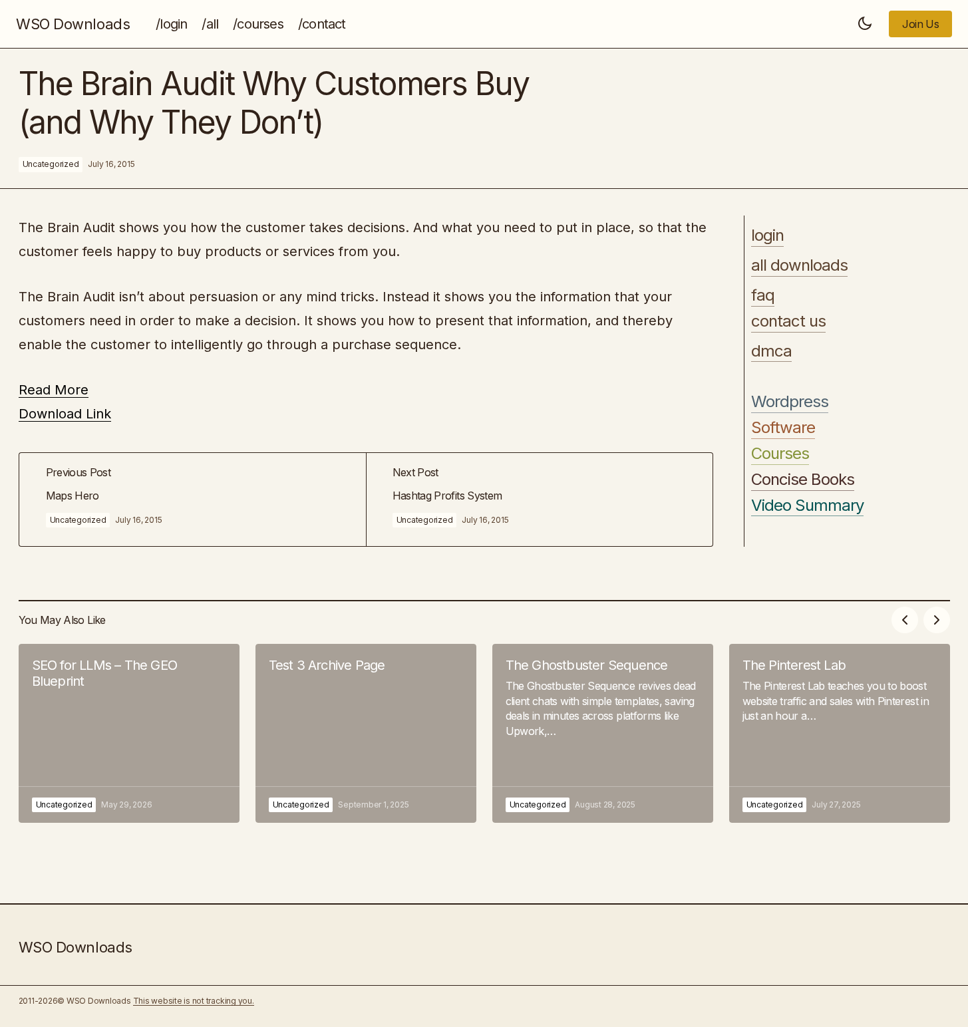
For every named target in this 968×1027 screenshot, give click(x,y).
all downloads (799, 264)
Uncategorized (51, 164)
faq (762, 294)
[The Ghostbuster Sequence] (602, 733)
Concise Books (803, 479)
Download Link (65, 414)
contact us (788, 320)
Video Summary (807, 505)
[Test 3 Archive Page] (365, 733)
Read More (53, 390)
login (767, 235)
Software (783, 427)
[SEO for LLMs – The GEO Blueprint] (129, 733)
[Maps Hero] (192, 500)
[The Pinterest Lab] (839, 733)
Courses (780, 453)
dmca (771, 350)
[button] (865, 24)
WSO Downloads (73, 24)
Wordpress (789, 401)
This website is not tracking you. (193, 1001)
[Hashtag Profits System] (539, 500)
